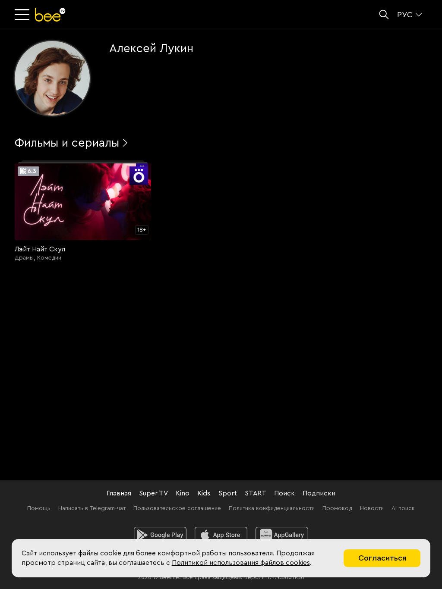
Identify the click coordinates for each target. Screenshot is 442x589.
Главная (119, 493)
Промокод (337, 508)
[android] (160, 535)
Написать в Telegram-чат (92, 508)
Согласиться (382, 558)
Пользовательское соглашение (177, 508)
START (255, 493)
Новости (372, 508)
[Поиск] (384, 14)
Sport (227, 493)
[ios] (221, 535)
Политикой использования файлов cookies (241, 562)
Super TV (153, 493)
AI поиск (403, 508)
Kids (203, 493)
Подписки (319, 493)
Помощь (39, 508)
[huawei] (282, 535)
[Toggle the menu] (23, 15)
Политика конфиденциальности (272, 508)
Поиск (284, 493)
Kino (182, 493)
